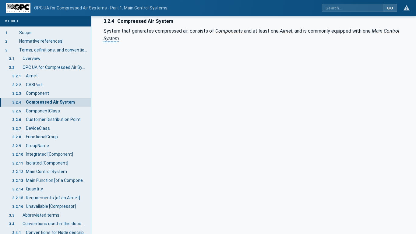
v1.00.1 (12, 21)
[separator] (91, 125)
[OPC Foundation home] (18, 8)
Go (390, 8)
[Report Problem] (406, 8)
